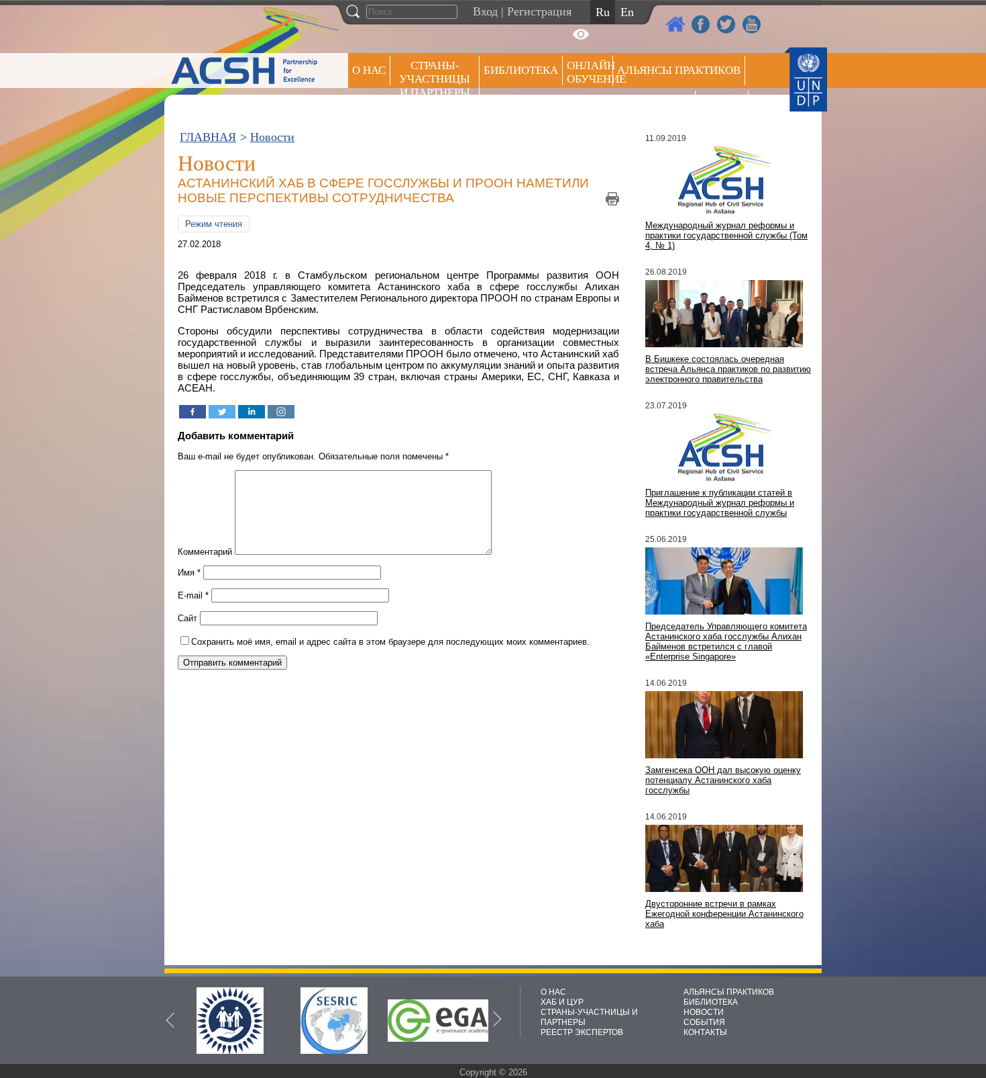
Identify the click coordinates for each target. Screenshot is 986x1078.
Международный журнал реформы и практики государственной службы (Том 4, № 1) (726, 235)
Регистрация (539, 11)
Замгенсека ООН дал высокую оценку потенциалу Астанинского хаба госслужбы (723, 780)
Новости (272, 137)
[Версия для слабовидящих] (581, 34)
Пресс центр (654, 105)
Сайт (187, 618)
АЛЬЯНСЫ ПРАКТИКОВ (728, 992)
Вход (485, 11)
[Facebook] (192, 411)
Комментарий (205, 552)
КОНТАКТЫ (705, 1032)
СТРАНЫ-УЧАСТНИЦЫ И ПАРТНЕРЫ (434, 79)
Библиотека (521, 70)
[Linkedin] (251, 411)
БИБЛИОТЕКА (710, 1002)
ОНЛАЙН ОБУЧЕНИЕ (590, 72)
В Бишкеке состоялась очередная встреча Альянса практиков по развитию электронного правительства (728, 369)
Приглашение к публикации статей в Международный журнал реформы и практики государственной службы (719, 503)
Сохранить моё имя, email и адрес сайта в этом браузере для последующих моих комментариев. (390, 642)
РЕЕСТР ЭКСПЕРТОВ (724, 107)
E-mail (193, 595)
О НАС (369, 70)
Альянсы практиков (679, 70)
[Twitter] (222, 411)
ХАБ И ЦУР (562, 1002)
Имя (189, 573)
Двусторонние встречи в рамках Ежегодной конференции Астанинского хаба (724, 914)
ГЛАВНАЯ (208, 137)
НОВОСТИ (703, 1012)
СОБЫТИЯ (704, 1022)
